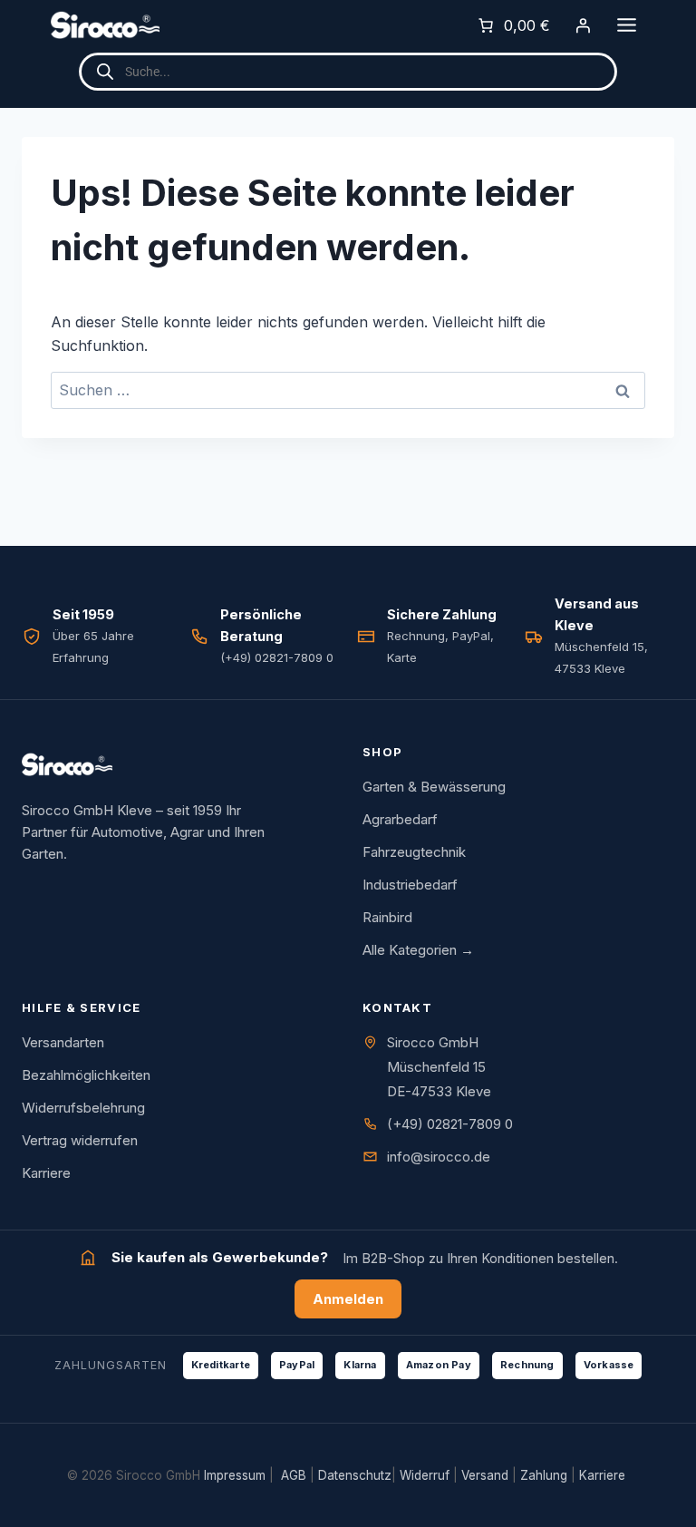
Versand (484, 1475)
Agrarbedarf (400, 819)
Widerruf (425, 1475)
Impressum (235, 1475)
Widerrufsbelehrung (83, 1107)
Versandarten (63, 1042)
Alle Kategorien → (418, 949)
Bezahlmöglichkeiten (86, 1075)
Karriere (46, 1173)
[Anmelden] (583, 25)
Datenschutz (355, 1475)
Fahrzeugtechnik (414, 852)
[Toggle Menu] (626, 25)
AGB (293, 1475)
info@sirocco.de (438, 1156)
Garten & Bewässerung (434, 786)
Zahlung (543, 1475)
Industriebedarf (410, 884)
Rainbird (387, 917)
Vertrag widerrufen (80, 1140)
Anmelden (348, 1299)
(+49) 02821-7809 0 (450, 1124)
